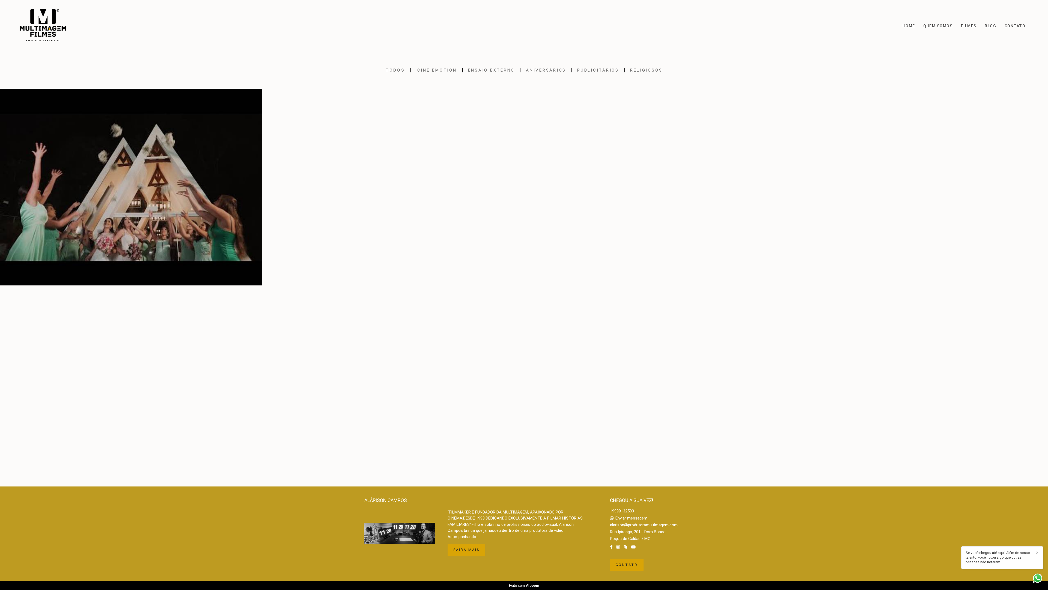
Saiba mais (466, 550)
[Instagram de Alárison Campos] (618, 547)
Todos (395, 70)
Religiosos (646, 70)
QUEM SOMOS (937, 26)
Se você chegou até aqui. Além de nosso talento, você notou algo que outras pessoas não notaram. (998, 557)
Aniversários (546, 70)
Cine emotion (437, 70)
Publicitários (598, 70)
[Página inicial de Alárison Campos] (46, 25)
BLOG (990, 26)
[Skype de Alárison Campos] (625, 547)
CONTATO (1015, 26)
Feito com (524, 585)
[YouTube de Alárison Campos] (633, 547)
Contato (627, 565)
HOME (909, 26)
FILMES (968, 26)
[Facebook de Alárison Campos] (611, 547)
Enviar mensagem (631, 518)
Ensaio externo (491, 70)
